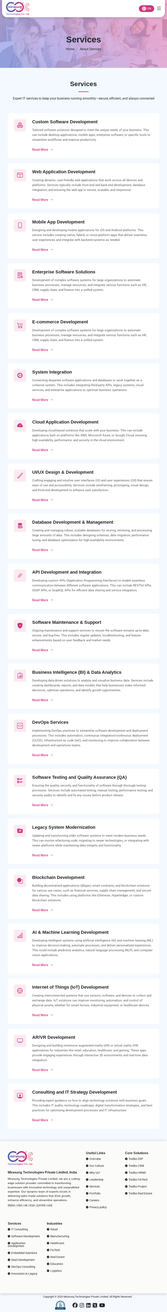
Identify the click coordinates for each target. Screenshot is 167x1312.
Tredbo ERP (135, 1158)
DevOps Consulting (23, 1266)
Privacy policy (98, 1207)
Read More (40, 150)
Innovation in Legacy (24, 1273)
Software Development (25, 1236)
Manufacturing (59, 1236)
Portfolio (94, 1193)
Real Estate (57, 1257)
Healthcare (57, 1243)
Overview (95, 1158)
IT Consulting (19, 1229)
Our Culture (96, 1165)
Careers (94, 1200)
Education (56, 1263)
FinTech (55, 1250)
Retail (53, 1229)
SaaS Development (23, 1259)
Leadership (96, 1179)
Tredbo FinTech (138, 1179)
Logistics (56, 1270)
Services (94, 1186)
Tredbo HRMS (137, 1172)
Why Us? (94, 1172)
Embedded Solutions (24, 1252)
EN (148, 8)
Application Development (16, 1244)
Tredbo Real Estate (140, 1193)
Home (70, 49)
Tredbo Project (137, 1186)
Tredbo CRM (136, 1165)
